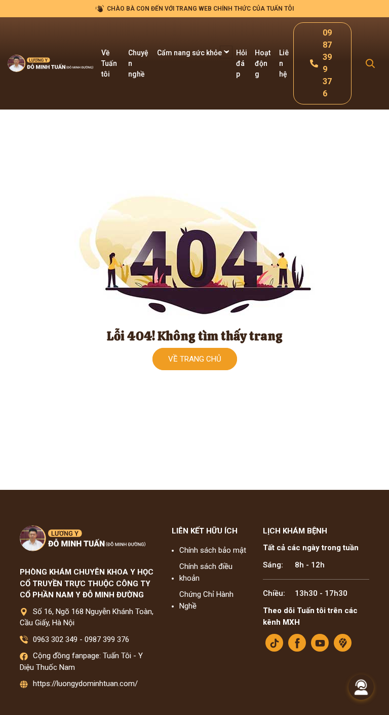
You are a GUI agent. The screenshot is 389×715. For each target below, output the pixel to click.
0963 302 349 (55, 639)
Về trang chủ (194, 359)
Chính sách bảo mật (212, 550)
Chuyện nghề (138, 63)
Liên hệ (284, 63)
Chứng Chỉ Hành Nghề (206, 600)
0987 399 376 (107, 639)
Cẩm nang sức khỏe (190, 53)
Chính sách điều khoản (205, 572)
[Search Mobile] (370, 63)
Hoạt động (262, 63)
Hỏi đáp (241, 63)
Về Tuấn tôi (109, 63)
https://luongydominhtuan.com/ (85, 683)
